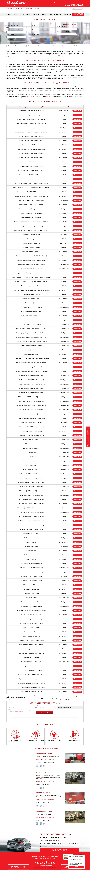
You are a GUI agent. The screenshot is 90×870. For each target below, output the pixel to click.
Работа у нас (47, 14)
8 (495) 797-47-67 (41, 759)
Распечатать (80, 46)
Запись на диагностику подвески (78, 14)
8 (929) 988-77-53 (41, 817)
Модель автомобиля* (12, 29)
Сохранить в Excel (33, 46)
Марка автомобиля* (12, 25)
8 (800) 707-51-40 (77, 4)
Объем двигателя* (37, 29)
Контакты (67, 14)
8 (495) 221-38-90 (41, 799)
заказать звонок (18, 867)
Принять (77, 866)
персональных (17, 711)
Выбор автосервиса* (63, 31)
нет (38, 8)
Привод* (34, 25)
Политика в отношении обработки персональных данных (75, 864)
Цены (22, 14)
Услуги (15, 14)
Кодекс (55, 2)
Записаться (77, 110)
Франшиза (58, 14)
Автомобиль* (36, 34)
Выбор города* (61, 26)
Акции (61, 2)
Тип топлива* (10, 34)
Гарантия (36, 14)
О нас (8, 14)
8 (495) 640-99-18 (41, 781)
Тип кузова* (9, 39)
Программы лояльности (75, 2)
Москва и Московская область (27, 8)
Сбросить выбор (59, 46)
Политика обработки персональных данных (45, 867)
